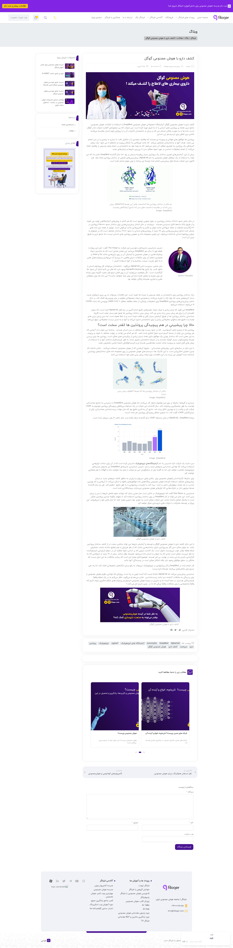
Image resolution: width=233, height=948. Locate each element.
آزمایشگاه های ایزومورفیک (132, 643)
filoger (166, 66)
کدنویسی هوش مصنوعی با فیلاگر (134, 893)
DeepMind (164, 643)
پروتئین (92, 643)
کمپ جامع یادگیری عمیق (102, 900)
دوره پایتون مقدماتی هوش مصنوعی (133, 913)
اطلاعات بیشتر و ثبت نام (15, 6)
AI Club (146, 909)
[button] (144, 752)
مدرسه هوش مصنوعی (103, 889)
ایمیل (135, 822)
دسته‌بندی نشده (68, 124)
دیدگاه (189, 792)
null (211, 938)
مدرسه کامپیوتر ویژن (104, 885)
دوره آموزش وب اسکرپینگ (101, 904)
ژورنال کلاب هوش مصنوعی (137, 901)
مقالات (188, 66)
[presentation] (92, 717)
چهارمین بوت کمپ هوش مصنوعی (102, 895)
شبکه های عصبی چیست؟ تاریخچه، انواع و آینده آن (166, 733)
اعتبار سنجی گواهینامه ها (101, 908)
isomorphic (152, 643)
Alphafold (175, 643)
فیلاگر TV (145, 921)
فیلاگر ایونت (144, 885)
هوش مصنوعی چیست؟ (127, 733)
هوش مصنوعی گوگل (157, 646)
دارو (191, 646)
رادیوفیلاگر (145, 897)
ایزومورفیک (104, 643)
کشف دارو (173, 646)
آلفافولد (114, 643)
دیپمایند (183, 646)
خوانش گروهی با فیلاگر (139, 889)
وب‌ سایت (188, 834)
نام (191, 822)
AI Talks (145, 905)
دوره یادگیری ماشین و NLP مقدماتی (133, 917)
